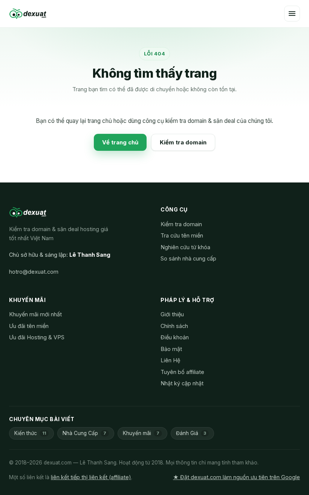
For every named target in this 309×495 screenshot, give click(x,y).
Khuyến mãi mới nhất (35, 314)
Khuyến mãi (141, 433)
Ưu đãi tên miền (29, 326)
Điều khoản (175, 337)
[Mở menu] (292, 13)
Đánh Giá (191, 433)
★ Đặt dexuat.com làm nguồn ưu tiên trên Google (236, 477)
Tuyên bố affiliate (182, 372)
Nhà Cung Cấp (84, 433)
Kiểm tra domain (183, 142)
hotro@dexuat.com (33, 271)
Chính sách (174, 326)
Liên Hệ (170, 360)
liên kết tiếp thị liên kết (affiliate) (91, 477)
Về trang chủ (120, 142)
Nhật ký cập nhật (182, 383)
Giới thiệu (172, 314)
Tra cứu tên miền (182, 235)
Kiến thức (30, 433)
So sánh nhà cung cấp (188, 258)
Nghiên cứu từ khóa (185, 247)
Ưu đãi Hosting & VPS (36, 337)
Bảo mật (171, 349)
